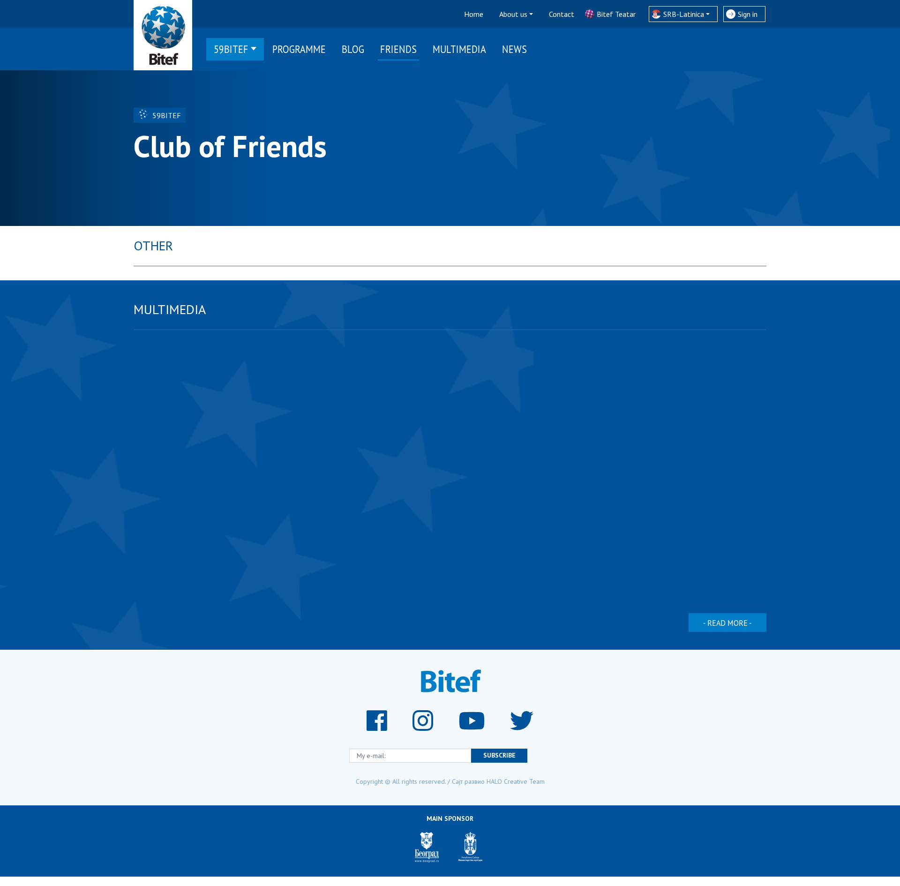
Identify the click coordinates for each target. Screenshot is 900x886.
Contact (561, 14)
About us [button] (513, 14)
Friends (398, 49)
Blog (353, 49)
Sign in (748, 14)
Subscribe (499, 755)
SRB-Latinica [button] (683, 14)
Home (473, 14)
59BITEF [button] (231, 49)
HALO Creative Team (516, 781)
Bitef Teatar (616, 14)
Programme (299, 49)
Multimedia (459, 49)
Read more (727, 622)
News (514, 49)
